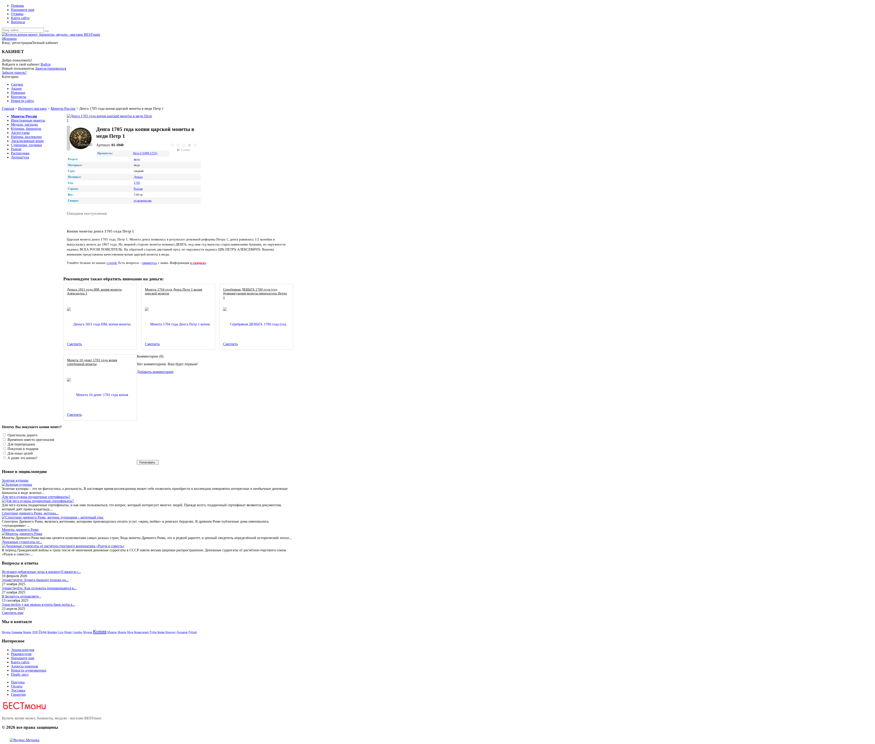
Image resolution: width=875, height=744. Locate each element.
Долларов (182, 632)
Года (42, 632)
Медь (130, 632)
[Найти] (47, 31)
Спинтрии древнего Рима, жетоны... (30, 513)
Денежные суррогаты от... (22, 542)
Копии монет (141, 632)
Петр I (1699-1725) (145, 153)
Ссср (60, 632)
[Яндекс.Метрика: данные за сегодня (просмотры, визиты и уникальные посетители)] (24, 740)
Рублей (192, 632)
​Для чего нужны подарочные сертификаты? (36, 497)
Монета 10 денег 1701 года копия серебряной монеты (92, 362)
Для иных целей (20, 453)
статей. (112, 263)
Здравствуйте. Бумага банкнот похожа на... (35, 580)
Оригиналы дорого (22, 435)
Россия (138, 188)
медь (137, 159)
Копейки (52, 632)
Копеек (27, 632)
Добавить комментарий (155, 372)
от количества (143, 200)
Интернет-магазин (32, 108)
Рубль (153, 632)
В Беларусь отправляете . (21, 596)
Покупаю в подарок (23, 449)
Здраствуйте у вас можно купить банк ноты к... (38, 604)
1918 (35, 632)
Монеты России (63, 108)
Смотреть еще (12, 613)
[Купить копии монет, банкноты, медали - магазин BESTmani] (51, 34)
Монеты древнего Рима (20, 530)
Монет (68, 632)
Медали (87, 632)
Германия (16, 632)
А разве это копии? (22, 458)
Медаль (6, 632)
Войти (46, 64)
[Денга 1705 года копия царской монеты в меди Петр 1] (110, 118)
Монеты (112, 632)
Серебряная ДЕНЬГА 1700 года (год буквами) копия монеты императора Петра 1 (255, 293)
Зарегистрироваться (50, 68)
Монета (122, 632)
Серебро (77, 632)
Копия (99, 631)
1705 (137, 182)
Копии (161, 632)
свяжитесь (149, 263)
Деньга (138, 177)
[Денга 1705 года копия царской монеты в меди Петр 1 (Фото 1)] (80, 138)
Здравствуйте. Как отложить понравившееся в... (39, 588)
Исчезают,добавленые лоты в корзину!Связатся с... (41, 572)
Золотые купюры (15, 480)
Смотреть (74, 344)
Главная (8, 108)
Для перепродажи (21, 444)
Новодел (170, 632)
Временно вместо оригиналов (30, 440)
